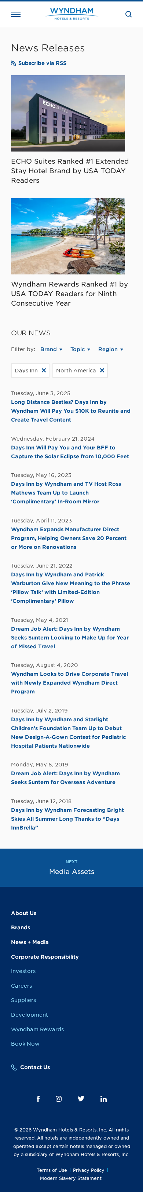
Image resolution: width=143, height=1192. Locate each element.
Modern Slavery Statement (71, 1178)
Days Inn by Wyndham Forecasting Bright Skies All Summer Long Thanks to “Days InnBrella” (67, 819)
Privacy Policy (88, 1170)
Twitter (81, 1098)
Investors (23, 971)
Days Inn (26, 370)
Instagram (59, 1099)
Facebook (38, 1099)
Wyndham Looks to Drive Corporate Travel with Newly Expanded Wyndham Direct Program (69, 683)
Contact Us (35, 1067)
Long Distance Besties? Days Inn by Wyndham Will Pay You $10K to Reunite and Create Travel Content (71, 411)
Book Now (25, 1044)
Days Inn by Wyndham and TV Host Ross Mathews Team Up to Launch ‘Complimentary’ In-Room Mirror (66, 492)
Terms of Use (52, 1170)
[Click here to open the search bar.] (128, 14)
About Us (23, 913)
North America (76, 370)
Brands (20, 927)
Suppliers (23, 1000)
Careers (21, 986)
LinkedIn (103, 1099)
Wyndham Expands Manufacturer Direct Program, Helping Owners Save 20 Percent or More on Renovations (68, 538)
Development (29, 1015)
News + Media (30, 942)
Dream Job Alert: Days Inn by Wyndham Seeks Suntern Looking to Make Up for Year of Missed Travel (70, 637)
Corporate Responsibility (45, 957)
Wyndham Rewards (37, 1029)
